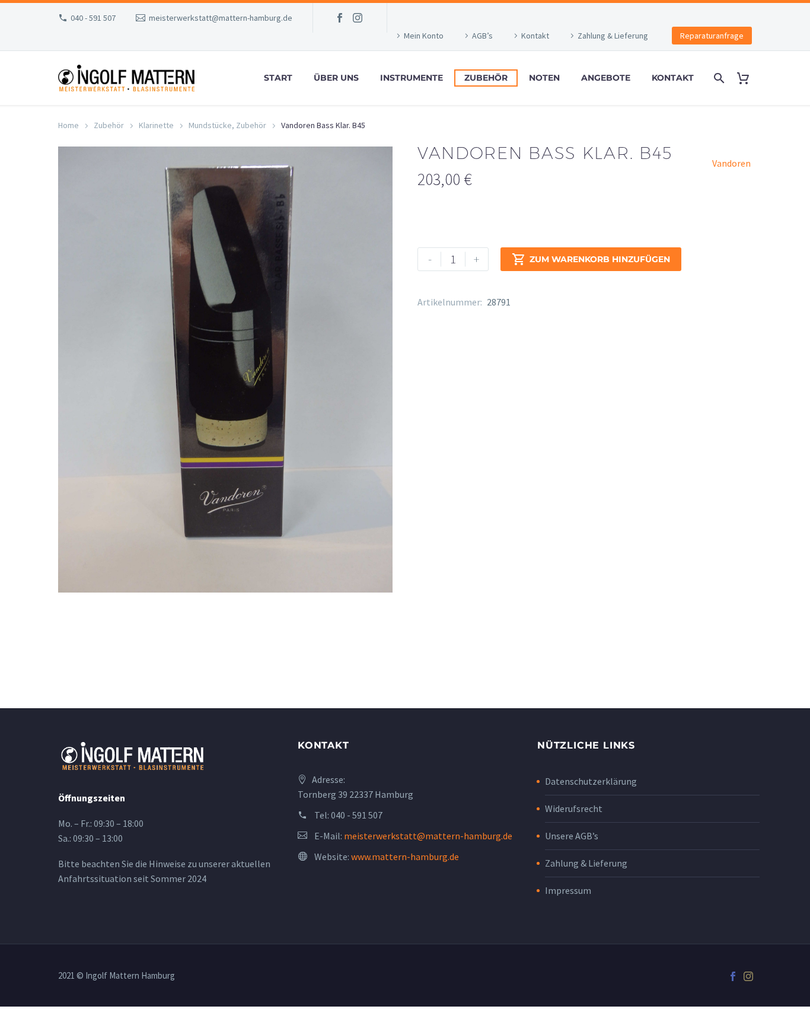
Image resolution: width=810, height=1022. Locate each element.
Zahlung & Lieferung (613, 35)
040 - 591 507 (93, 17)
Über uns (336, 77)
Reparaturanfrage (712, 35)
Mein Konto (424, 35)
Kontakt (535, 35)
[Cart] (747, 78)
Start (278, 77)
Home (68, 125)
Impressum (568, 890)
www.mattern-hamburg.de (405, 856)
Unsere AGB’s (571, 836)
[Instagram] (357, 18)
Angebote (605, 77)
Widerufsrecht (573, 808)
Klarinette (156, 125)
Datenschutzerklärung (591, 781)
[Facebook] (340, 18)
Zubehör (486, 77)
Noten (544, 77)
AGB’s (482, 35)
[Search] (717, 78)
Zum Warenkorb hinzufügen (591, 259)
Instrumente (411, 77)
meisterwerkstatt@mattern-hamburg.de (220, 17)
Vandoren (731, 163)
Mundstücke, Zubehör (227, 125)
